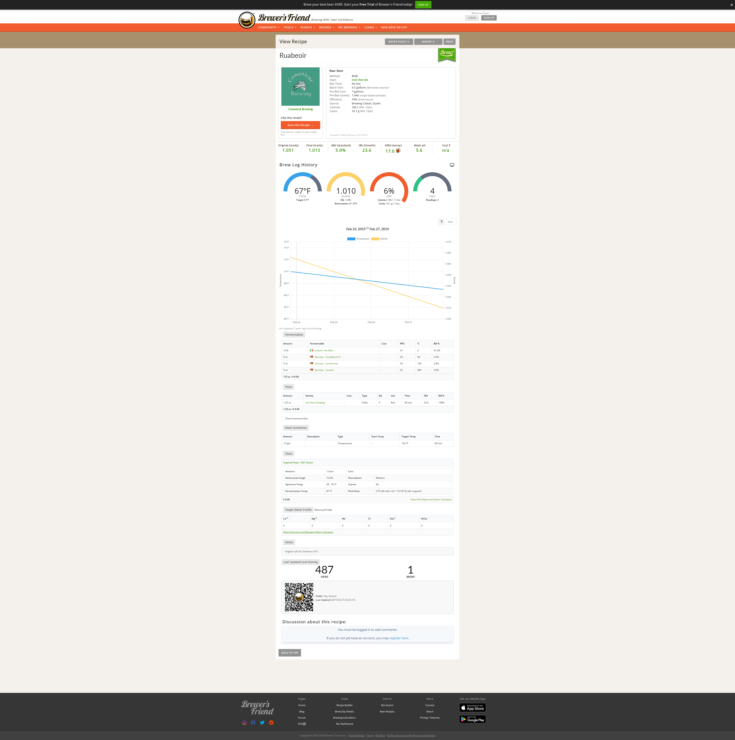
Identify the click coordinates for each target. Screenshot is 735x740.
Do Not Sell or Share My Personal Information (411, 735)
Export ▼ (428, 41)
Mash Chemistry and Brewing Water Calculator (308, 532)
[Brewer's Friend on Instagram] (245, 723)
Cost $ (446, 145)
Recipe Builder (344, 705)
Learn (369, 27)
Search (306, 27)
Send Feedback (357, 735)
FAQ (300, 723)
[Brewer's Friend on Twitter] (262, 723)
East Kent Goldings (315, 402)
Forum (302, 717)
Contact (429, 705)
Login (472, 17)
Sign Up (423, 4)
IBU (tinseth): (367, 145)
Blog (301, 711)
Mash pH (420, 145)
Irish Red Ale (360, 80)
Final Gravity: (314, 145)
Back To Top (289, 652)
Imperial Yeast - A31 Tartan (298, 462)
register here (398, 638)
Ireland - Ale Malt (324, 350)
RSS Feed (380, 735)
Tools (288, 27)
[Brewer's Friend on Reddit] (271, 723)
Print (449, 41)
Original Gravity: (288, 145)
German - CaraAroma (326, 363)
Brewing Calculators (344, 717)
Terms (370, 735)
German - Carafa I (324, 370)
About (429, 711)
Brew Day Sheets (344, 711)
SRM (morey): (393, 145)
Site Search (387, 705)
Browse (325, 27)
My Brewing (347, 27)
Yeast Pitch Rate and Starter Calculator (431, 499)
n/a (445, 150)
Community (267, 27)
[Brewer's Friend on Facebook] (253, 723)
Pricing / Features (430, 717)
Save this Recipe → (300, 125)
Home (301, 705)
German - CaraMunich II (327, 357)
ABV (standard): (341, 145)
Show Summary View (297, 418)
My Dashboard (344, 723)
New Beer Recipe (394, 27)
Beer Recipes (387, 711)
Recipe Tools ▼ (399, 41)
